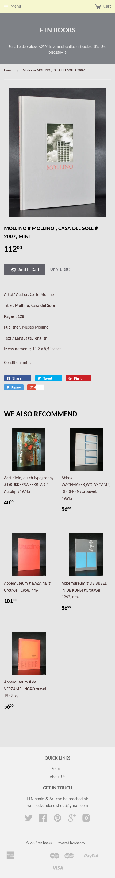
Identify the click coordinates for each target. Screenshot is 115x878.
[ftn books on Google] (72, 820)
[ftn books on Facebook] (43, 820)
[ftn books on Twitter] (29, 820)
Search (57, 769)
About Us (57, 777)
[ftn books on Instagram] (86, 820)
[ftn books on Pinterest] (57, 820)
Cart (106, 6)
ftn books (57, 30)
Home (8, 70)
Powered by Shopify (71, 843)
